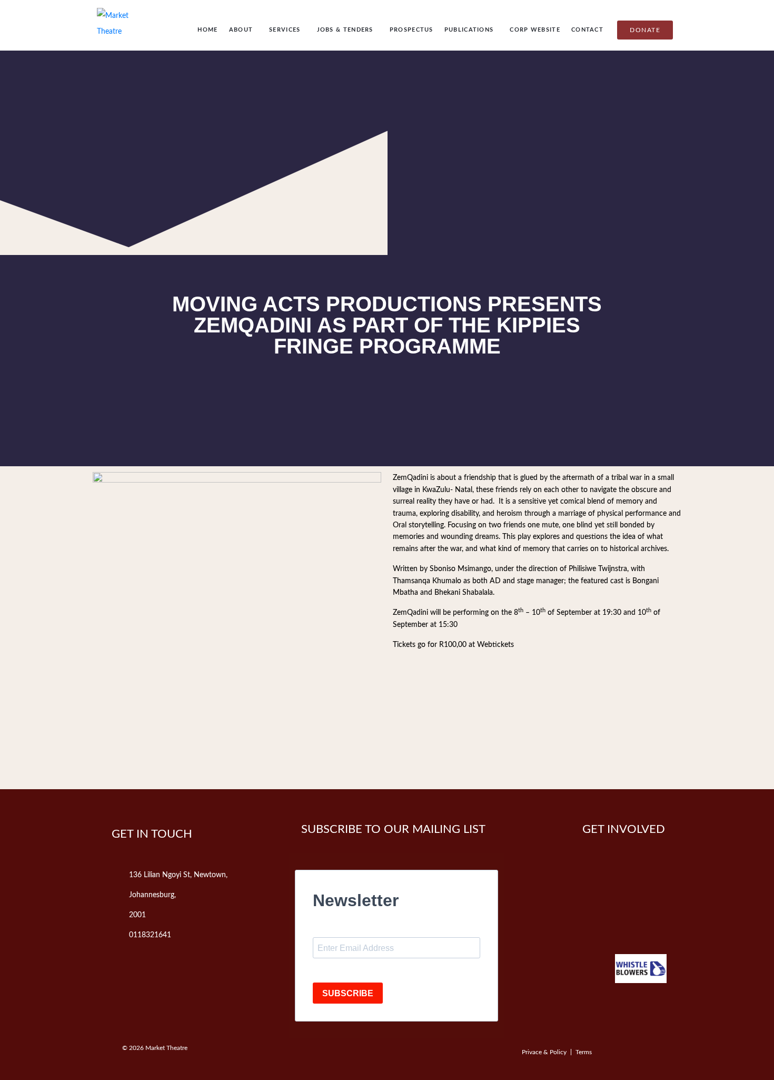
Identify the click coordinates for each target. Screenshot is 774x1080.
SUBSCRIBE (347, 993)
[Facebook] (573, 886)
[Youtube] (666, 886)
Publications (469, 30)
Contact (587, 30)
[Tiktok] (666, 918)
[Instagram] (573, 918)
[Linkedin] (620, 918)
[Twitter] (620, 886)
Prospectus (411, 30)
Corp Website (535, 30)
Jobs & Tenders (345, 30)
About (241, 30)
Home (207, 30)
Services (284, 30)
